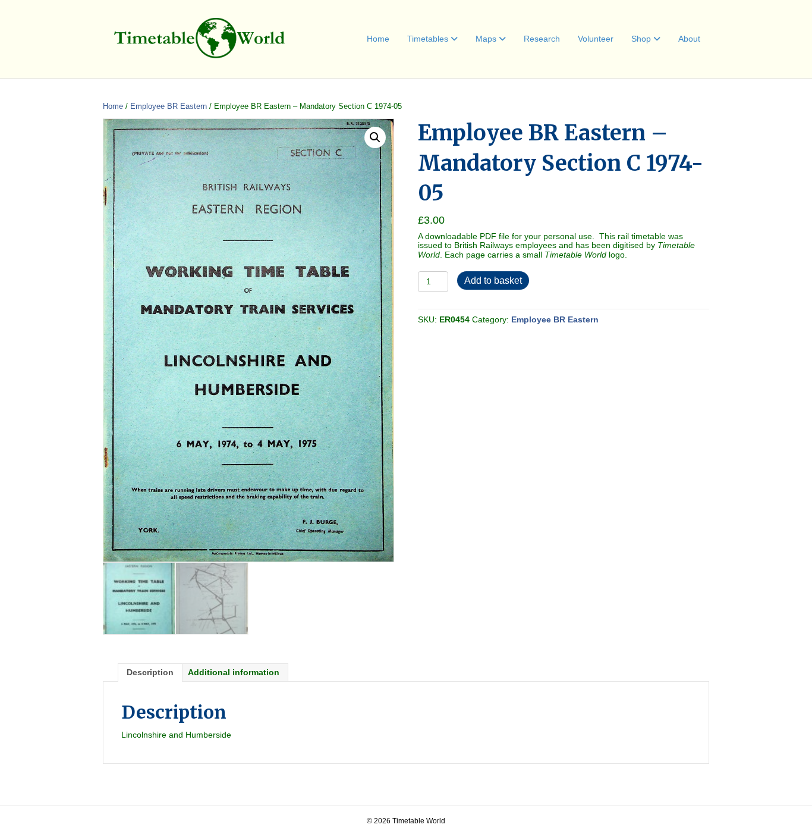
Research (542, 38)
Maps (486, 38)
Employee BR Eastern (168, 106)
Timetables (427, 38)
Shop (641, 38)
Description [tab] (150, 672)
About (689, 38)
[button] (375, 137)
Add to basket (493, 280)
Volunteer (595, 38)
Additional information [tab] (233, 672)
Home (378, 38)
